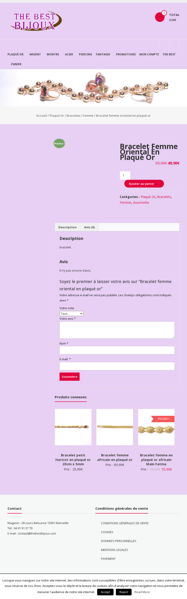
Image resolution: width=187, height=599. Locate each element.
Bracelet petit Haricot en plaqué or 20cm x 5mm (73, 459)
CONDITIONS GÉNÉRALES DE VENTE (125, 523)
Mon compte (149, 54)
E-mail (65, 359)
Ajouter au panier (141, 184)
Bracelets (73, 115)
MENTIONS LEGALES (114, 550)
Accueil (41, 115)
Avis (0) (89, 227)
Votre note (67, 308)
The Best (169, 54)
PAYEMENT (108, 559)
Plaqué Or (15, 54)
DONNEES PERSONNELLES (118, 541)
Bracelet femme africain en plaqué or (114, 457)
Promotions (126, 54)
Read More (142, 592)
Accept (105, 592)
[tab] (67, 227)
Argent (35, 54)
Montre (53, 54)
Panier (16, 64)
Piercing (85, 54)
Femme (88, 115)
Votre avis (68, 318)
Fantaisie (103, 54)
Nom (64, 343)
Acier (69, 54)
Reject (123, 592)
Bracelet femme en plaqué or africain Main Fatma (156, 459)
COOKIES (107, 532)
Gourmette (141, 202)
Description (67, 227)
